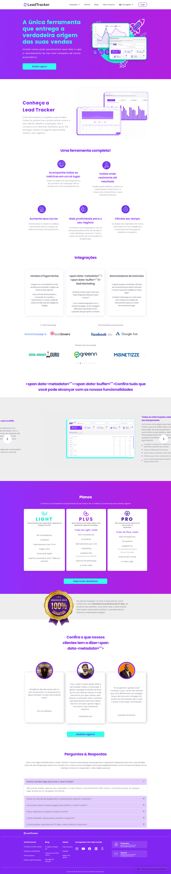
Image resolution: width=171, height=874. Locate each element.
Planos (87, 4)
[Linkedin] (96, 849)
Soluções (73, 4)
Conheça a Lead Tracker (32, 847)
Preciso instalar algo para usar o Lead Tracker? (50, 781)
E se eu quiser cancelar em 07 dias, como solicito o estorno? (57, 824)
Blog (96, 4)
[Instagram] (77, 849)
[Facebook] (90, 849)
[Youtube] (83, 849)
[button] (26, 355)
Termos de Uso (29, 856)
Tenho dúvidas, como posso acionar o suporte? (51, 818)
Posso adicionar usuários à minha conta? (47, 811)
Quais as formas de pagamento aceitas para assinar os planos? (59, 799)
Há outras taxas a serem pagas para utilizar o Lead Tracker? (57, 805)
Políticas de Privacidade (32, 860)
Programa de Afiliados (32, 851)
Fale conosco (109, 4)
